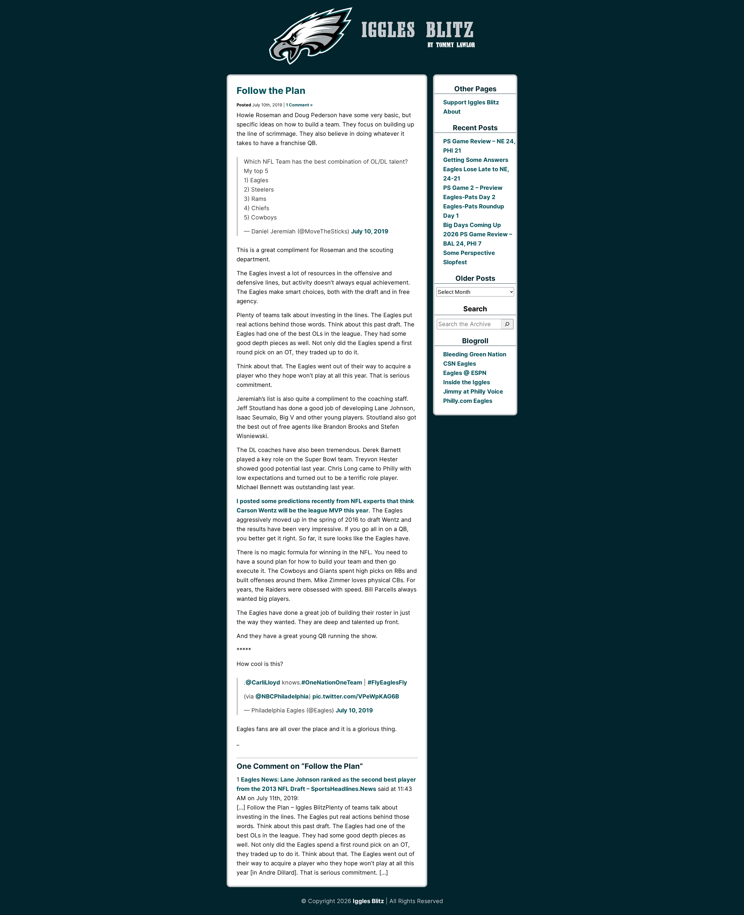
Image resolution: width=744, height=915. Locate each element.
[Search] (507, 324)
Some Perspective (469, 252)
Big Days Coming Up (472, 224)
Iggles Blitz (368, 901)
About (452, 111)
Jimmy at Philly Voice (473, 391)
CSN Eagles (459, 363)
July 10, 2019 (369, 231)
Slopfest (455, 262)
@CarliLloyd (263, 682)
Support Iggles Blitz (471, 102)
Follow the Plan (271, 90)
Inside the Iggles (466, 382)
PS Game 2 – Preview (472, 187)
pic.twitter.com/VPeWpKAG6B (355, 696)
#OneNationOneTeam (331, 682)
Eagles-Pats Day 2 (469, 197)
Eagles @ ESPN (465, 372)
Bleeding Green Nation (474, 354)
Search (475, 309)
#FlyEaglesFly (387, 682)
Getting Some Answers (475, 159)
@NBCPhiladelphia (282, 696)
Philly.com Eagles (467, 400)
